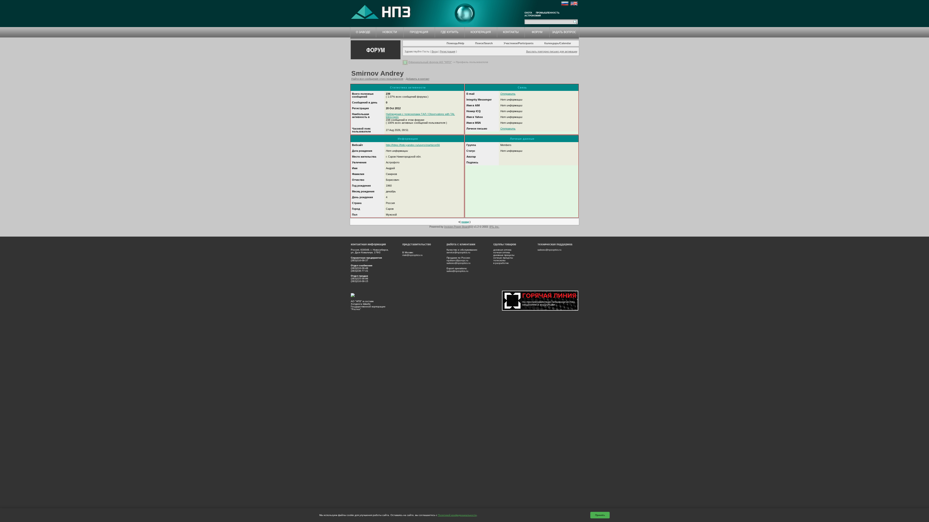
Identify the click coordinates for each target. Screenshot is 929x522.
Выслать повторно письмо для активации (551, 51)
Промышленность (547, 13)
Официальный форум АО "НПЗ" (430, 62)
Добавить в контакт (417, 78)
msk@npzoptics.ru (412, 255)
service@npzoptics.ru (458, 252)
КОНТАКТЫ (511, 32)
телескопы (499, 260)
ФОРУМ (537, 32)
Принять (600, 515)
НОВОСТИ (389, 32)
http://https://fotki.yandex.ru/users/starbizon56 (413, 145)
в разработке (501, 263)
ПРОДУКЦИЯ (419, 32)
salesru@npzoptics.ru (459, 263)
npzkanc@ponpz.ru (457, 260)
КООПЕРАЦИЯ (481, 32)
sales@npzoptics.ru (457, 271)
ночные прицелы (503, 257)
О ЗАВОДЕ (363, 32)
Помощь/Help (455, 43)
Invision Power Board (456, 226)
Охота (528, 13)
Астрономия (532, 15)
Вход (435, 51)
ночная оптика (501, 252)
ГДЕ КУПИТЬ (449, 32)
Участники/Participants (518, 43)
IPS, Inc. (494, 226)
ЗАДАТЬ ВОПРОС (564, 32)
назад (465, 221)
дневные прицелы (503, 255)
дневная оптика (502, 249)
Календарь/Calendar (557, 43)
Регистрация (447, 51)
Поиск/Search (484, 43)
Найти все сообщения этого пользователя (377, 78)
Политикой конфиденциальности (457, 515)
